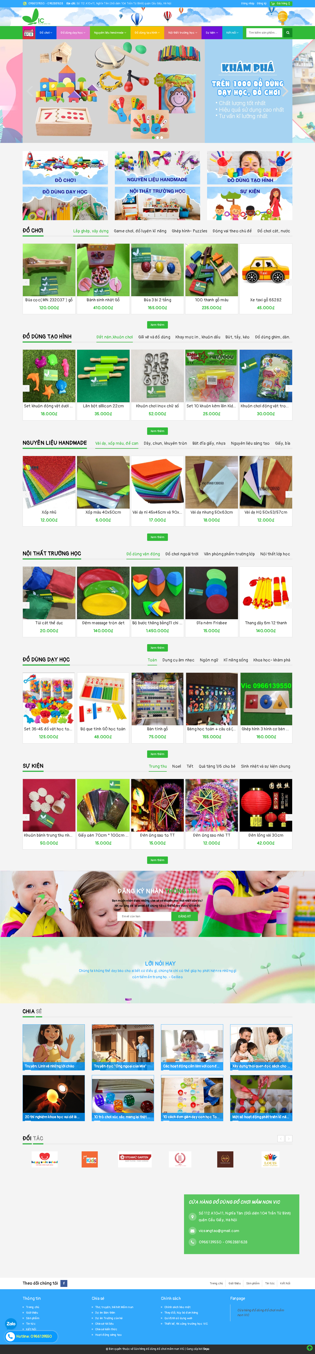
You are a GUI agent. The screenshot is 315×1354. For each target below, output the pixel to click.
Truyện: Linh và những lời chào (49, 1066)
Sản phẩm (253, 1283)
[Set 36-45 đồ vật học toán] (48, 699)
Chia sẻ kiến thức (106, 1329)
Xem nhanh (59, 293)
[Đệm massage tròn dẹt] (103, 593)
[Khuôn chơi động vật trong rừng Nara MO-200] (266, 376)
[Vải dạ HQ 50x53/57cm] (266, 482)
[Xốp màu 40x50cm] (103, 482)
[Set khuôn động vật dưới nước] (49, 376)
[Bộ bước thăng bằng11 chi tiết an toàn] (157, 593)
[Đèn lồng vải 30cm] (266, 805)
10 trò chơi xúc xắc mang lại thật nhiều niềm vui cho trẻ (123, 1117)
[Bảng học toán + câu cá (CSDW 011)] (212, 699)
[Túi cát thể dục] (49, 593)
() (283, 3)
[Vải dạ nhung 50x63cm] (211, 482)
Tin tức (270, 1283)
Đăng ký (262, 3)
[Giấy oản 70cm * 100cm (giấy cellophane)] (103, 805)
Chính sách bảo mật (177, 1307)
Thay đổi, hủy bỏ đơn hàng (181, 1313)
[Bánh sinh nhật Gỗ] (103, 270)
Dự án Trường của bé (109, 1318)
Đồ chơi (45, 33)
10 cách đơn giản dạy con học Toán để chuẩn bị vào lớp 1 (192, 1117)
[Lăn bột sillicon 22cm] (103, 376)
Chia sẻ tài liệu (104, 1324)
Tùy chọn (146, 505)
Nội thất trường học (181, 33)
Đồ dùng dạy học (72, 33)
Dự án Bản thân (105, 1313)
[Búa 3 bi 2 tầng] (157, 270)
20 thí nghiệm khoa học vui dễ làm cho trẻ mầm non (54, 1117)
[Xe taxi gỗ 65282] (266, 270)
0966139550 (36, 3)
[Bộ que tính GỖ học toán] (103, 699)
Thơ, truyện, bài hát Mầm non (114, 1307)
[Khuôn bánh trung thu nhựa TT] (49, 805)
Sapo (206, 1349)
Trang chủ (216, 1283)
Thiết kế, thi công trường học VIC (186, 1324)
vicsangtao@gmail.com (219, 1230)
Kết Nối (285, 1283)
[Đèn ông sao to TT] (157, 805)
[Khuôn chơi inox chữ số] (157, 376)
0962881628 (55, 3)
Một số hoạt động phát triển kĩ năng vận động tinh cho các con (261, 1117)
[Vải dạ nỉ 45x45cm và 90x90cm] (157, 482)
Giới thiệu (235, 1283)
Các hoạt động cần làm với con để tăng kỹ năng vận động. (192, 1066)
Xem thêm (157, 325)
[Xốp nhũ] (49, 482)
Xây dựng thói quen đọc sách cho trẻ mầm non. (261, 1066)
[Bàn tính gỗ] (157, 699)
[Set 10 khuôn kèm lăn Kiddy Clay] (211, 376)
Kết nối (231, 33)
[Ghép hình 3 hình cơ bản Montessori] (266, 699)
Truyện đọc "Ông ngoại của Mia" (120, 1066)
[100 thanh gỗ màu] (211, 270)
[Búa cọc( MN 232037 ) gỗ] (49, 270)
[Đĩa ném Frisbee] (211, 593)
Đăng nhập (247, 3)
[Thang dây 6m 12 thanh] (266, 593)
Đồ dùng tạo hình (146, 33)
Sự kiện (211, 33)
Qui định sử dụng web (178, 1318)
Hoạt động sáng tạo (108, 1335)
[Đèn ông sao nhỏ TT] (211, 805)
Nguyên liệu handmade (109, 33)
